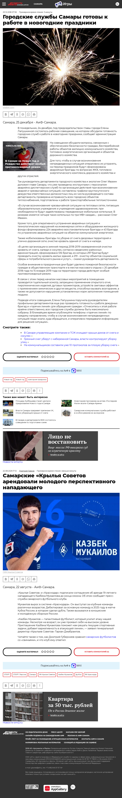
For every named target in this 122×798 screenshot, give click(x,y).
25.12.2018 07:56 (10, 12)
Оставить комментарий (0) (97, 357)
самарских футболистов (101, 637)
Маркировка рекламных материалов (43, 743)
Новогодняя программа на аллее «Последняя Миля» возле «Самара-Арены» (95, 402)
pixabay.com (8, 107)
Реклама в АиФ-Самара (78, 736)
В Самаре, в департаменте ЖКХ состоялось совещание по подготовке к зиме (36, 421)
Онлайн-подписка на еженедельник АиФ (44, 736)
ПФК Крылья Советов (13, 572)
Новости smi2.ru (13, 462)
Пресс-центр (56, 732)
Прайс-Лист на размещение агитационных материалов (51, 739)
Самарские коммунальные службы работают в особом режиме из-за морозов (95, 411)
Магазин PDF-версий (75, 732)
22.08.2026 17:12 (10, 471)
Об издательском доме (36, 732)
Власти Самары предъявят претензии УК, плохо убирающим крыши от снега (35, 411)
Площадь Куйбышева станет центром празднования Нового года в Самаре (33, 402)
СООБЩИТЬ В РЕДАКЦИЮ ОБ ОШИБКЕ (80, 743)
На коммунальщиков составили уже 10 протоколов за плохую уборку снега (70, 345)
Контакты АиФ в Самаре (93, 739)
